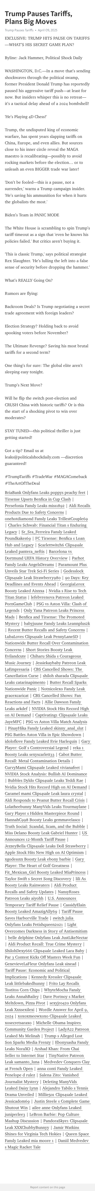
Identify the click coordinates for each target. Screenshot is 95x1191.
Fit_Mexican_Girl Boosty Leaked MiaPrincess (45, 872)
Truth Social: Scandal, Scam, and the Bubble (45, 826)
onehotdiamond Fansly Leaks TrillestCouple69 (46, 518)
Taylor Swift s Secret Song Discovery (38, 878)
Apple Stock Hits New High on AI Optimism (44, 852)
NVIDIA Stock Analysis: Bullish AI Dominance (46, 774)
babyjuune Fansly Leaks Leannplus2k (57, 623)
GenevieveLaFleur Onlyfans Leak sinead (40, 963)
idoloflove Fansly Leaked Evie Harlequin (41, 741)
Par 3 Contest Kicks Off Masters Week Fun (42, 957)
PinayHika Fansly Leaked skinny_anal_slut (45, 728)
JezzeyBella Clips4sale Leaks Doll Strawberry (45, 846)
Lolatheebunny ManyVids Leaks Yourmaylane (45, 806)
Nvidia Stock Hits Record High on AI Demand (46, 787)
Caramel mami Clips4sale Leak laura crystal (44, 793)
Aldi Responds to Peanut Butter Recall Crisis (45, 800)
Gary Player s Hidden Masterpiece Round (42, 813)
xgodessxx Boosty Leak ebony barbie (38, 859)
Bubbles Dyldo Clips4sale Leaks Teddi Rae (45, 780)
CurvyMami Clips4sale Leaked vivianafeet (42, 767)
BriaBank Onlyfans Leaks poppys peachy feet (45, 492)
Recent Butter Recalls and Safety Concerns (46, 629)
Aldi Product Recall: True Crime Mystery (45, 944)
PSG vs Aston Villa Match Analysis (56, 721)
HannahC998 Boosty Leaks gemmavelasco (42, 819)
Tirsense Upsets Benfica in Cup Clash (38, 499)
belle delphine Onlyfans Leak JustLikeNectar (48, 937)
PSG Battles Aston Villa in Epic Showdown (43, 734)
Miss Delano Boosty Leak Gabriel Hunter (41, 832)
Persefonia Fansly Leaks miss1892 (35, 505)
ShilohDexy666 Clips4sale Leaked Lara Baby (44, 950)
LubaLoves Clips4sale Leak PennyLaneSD (41, 636)
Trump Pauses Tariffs (19, 30)
